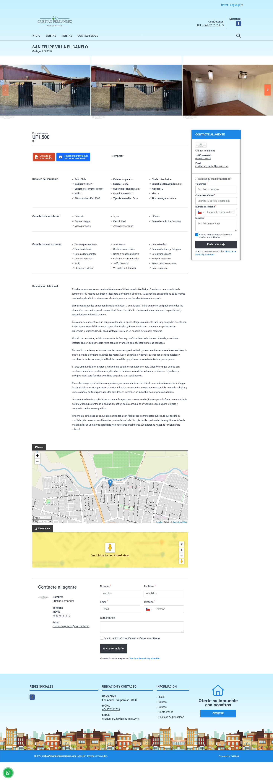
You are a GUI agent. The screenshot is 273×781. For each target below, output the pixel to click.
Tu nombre (201, 183)
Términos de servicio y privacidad (144, 658)
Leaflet (159, 521)
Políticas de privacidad (171, 716)
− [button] (37, 461)
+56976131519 (211, 25)
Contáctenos (87, 35)
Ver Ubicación (100, 555)
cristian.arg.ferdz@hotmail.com (71, 626)
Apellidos (150, 586)
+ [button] (37, 455)
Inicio (36, 35)
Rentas (66, 35)
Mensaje (200, 217)
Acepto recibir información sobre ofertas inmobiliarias (132, 638)
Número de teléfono (205, 206)
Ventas (51, 35)
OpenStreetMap (180, 521)
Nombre (105, 586)
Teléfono (149, 601)
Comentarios (107, 617)
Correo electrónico (205, 195)
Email (104, 601)
